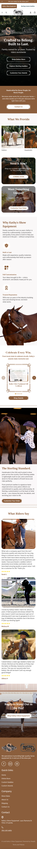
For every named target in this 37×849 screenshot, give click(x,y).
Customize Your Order (19, 208)
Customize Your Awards (18, 73)
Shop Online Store (18, 59)
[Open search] (6, 12)
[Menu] (2, 12)
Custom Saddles (7, 782)
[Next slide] (33, 140)
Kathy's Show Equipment (9, 6)
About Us (5, 800)
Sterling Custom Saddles (28, 6)
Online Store (6, 778)
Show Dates (6, 796)
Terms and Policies (18, 844)
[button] (15, 393)
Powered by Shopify (29, 841)
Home (4, 775)
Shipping (5, 803)
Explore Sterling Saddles (18, 66)
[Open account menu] (30, 12)
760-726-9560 (7, 830)
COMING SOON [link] (18, 177)
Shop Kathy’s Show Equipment (18, 716)
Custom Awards (7, 786)
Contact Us (19, 107)
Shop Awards (18, 398)
